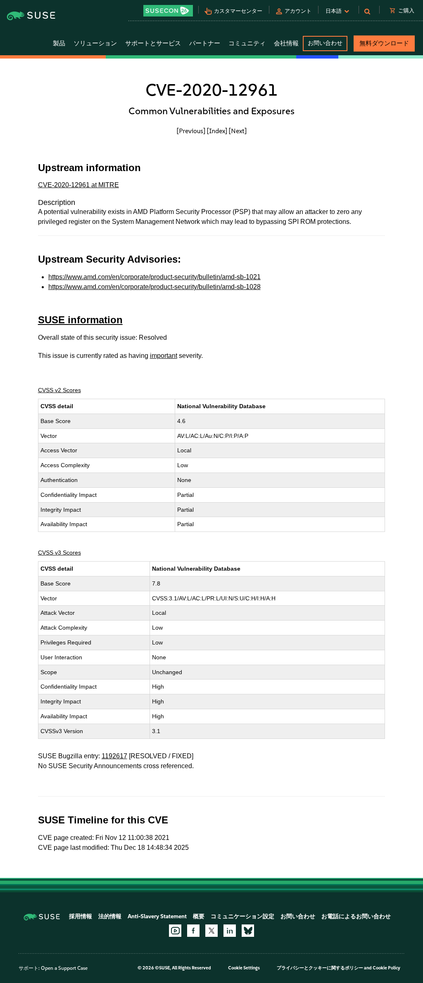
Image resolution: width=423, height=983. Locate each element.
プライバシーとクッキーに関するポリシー (320, 968)
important (163, 355)
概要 (198, 916)
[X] (211, 930)
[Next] (238, 131)
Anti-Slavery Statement (157, 916)
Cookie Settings (244, 968)
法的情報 (109, 916)
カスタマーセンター (238, 11)
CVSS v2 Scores (59, 390)
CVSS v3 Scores (59, 552)
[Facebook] (193, 930)
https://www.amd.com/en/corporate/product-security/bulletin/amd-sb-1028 (154, 286)
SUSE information (80, 319)
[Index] (217, 131)
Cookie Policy (386, 968)
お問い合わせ (325, 43)
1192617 (114, 756)
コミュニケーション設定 (242, 916)
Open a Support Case (64, 968)
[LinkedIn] (229, 930)
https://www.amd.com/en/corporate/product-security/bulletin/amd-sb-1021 (154, 276)
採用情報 (80, 916)
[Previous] (191, 131)
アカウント (298, 11)
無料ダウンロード (384, 43)
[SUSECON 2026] (168, 10)
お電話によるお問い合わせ (356, 916)
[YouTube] (175, 930)
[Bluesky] (248, 930)
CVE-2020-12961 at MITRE (78, 184)
